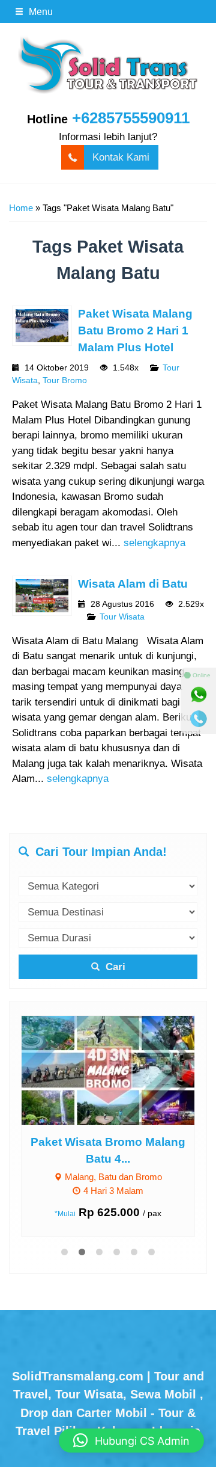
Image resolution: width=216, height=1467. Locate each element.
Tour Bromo (65, 380)
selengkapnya (154, 543)
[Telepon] (199, 719)
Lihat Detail (119, 1069)
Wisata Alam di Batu (133, 583)
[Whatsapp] (199, 695)
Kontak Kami (120, 157)
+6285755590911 (131, 117)
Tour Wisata (122, 616)
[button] (131, 1441)
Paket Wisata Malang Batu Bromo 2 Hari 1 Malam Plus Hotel (135, 330)
